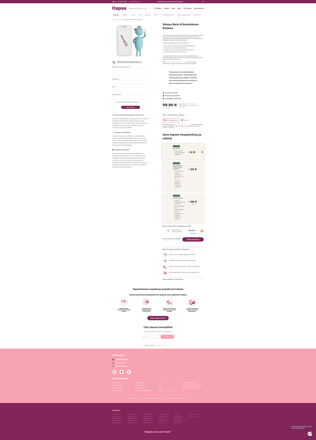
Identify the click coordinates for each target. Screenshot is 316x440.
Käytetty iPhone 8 (177, 418)
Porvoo (161, 382)
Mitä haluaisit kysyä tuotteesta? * (121, 67)
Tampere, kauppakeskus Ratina (144, 390)
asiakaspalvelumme (180, 62)
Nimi (113, 87)
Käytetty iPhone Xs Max (163, 420)
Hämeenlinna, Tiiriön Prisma (167, 390)
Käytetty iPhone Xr (162, 422)
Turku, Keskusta (140, 388)
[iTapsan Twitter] (122, 372)
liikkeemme (169, 62)
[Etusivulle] (119, 8)
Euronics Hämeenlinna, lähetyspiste (192, 385)
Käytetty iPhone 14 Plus (116, 422)
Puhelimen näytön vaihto (194, 414)
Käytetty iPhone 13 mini (132, 416)
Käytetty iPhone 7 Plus (178, 420)
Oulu (160, 388)
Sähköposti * (115, 79)
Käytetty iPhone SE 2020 (163, 416)
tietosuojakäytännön (159, 345)
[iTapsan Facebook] (129, 372)
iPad (140, 15)
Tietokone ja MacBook (168, 15)
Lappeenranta (116, 382)
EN (203, 1)
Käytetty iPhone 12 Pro (147, 416)
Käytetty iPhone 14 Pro (116, 418)
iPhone (133, 15)
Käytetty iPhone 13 (131, 414)
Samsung (147, 15)
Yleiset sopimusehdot (134, 398)
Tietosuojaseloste (182, 398)
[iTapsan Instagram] (114, 372)
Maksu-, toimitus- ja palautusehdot (154, 398)
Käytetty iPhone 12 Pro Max (148, 418)
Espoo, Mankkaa (140, 382)
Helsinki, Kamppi (117, 385)
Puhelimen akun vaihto (194, 416)
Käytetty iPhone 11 (146, 420)
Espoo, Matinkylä (117, 390)
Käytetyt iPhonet (115, 414)
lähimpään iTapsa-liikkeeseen (182, 124)
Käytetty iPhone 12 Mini (147, 414)
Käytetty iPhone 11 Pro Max (163, 414)
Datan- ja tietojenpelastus (184, 15)
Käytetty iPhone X (177, 414)
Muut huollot (196, 15)
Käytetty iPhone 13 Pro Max (133, 420)
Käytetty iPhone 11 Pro (147, 422)
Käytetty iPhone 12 (131, 422)
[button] (3, 436)
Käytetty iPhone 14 (115, 416)
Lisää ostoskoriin (193, 239)
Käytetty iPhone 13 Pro (132, 418)
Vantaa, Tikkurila (140, 385)
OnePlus (156, 15)
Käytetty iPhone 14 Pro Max (117, 420)
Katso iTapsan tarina (158, 318)
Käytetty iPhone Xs (162, 418)
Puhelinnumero (116, 94)
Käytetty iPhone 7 (177, 422)
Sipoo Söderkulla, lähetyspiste (190, 388)
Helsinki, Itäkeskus (117, 388)
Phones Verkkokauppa (188, 382)
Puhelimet (124, 15)
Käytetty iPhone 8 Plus (178, 416)
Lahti (160, 385)
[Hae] (145, 8)
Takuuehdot (170, 398)
